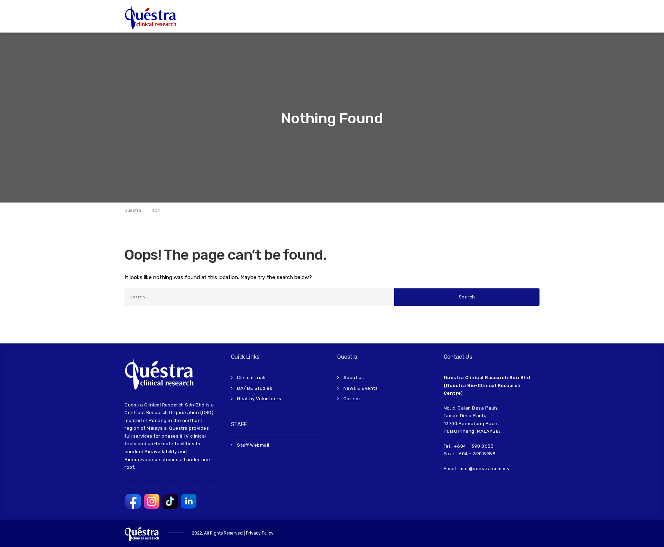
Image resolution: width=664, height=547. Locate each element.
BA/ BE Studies (254, 388)
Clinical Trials (252, 377)
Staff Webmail (253, 445)
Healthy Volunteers (259, 398)
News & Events (360, 388)
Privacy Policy (260, 533)
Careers (352, 398)
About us (353, 377)
